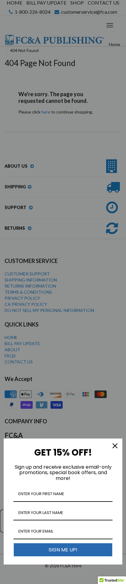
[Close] (115, 446)
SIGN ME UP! (63, 549)
